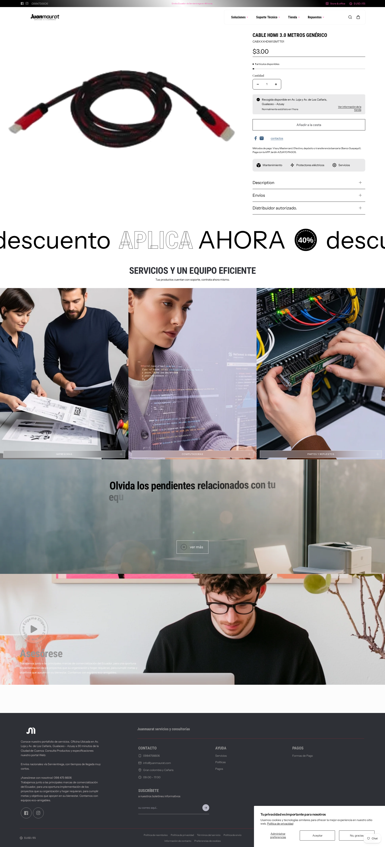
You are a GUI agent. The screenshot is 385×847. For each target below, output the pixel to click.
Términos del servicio (209, 835)
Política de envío (232, 835)
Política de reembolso (156, 835)
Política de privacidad (280, 823)
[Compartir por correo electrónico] (262, 138)
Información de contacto (177, 840)
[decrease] (258, 84)
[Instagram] (27, 3)
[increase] (276, 84)
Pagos (219, 768)
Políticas (220, 762)
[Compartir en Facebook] (256, 138)
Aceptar (317, 835)
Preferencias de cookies (207, 840)
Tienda (292, 17)
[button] (358, 17)
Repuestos (315, 17)
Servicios (221, 756)
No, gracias (357, 835)
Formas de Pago (302, 756)
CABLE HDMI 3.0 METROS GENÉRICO (290, 35)
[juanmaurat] (45, 17)
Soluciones (238, 17)
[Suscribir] (205, 807)
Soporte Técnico (266, 17)
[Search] (350, 17)
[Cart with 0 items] (358, 17)
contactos (277, 138)
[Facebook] (22, 3)
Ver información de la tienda (349, 108)
